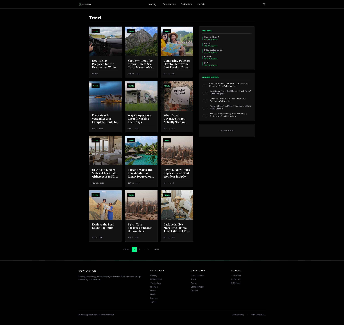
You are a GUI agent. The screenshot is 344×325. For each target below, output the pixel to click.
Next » (156, 249)
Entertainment (169, 4)
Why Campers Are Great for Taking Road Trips (139, 118)
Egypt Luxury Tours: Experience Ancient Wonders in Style (177, 173)
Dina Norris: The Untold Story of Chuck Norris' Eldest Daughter (230, 92)
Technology (186, 4)
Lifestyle (201, 4)
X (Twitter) (236, 275)
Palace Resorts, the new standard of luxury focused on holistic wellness (140, 175)
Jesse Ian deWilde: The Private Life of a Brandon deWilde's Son (228, 99)
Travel (153, 302)
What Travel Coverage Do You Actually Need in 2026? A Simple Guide (174, 121)
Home (153, 290)
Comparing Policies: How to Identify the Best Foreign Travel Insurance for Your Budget (177, 67)
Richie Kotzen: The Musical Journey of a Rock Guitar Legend (230, 107)
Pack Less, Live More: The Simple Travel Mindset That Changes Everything (177, 229)
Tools (193, 279)
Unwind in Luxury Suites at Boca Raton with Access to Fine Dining (105, 175)
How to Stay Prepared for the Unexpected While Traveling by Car (104, 65)
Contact (194, 290)
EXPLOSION (87, 271)
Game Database (198, 275)
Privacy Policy (238, 315)
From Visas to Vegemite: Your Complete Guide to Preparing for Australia (104, 121)
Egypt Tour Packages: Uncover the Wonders (140, 228)
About (193, 283)
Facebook (236, 279)
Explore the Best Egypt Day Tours (103, 226)
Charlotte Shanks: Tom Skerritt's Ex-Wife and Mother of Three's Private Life (229, 84)
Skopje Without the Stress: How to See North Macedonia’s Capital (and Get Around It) (140, 67)
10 (148, 249)
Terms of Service (258, 315)
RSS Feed (235, 283)
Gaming (152, 4)
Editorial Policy (197, 287)
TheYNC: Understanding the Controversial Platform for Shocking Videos (228, 114)
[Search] (264, 4)
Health (153, 294)
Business (154, 298)
